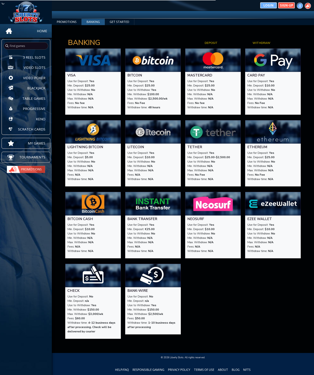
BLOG (235, 370)
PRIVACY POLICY (179, 370)
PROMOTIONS (67, 22)
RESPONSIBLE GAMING (148, 370)
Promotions (31, 169)
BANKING (93, 22)
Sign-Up (286, 5)
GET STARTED (119, 22)
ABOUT (223, 370)
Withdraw (261, 43)
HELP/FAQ (122, 370)
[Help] (299, 5)
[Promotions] (307, 5)
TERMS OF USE (204, 370)
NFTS (247, 370)
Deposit (211, 43)
